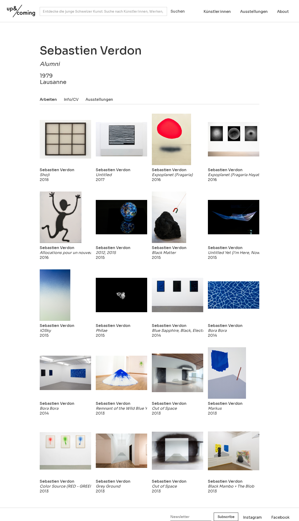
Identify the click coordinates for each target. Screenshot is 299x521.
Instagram (252, 517)
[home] (20, 8)
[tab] (52, 99)
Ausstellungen (254, 11)
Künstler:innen (217, 11)
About (283, 11)
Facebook (280, 517)
